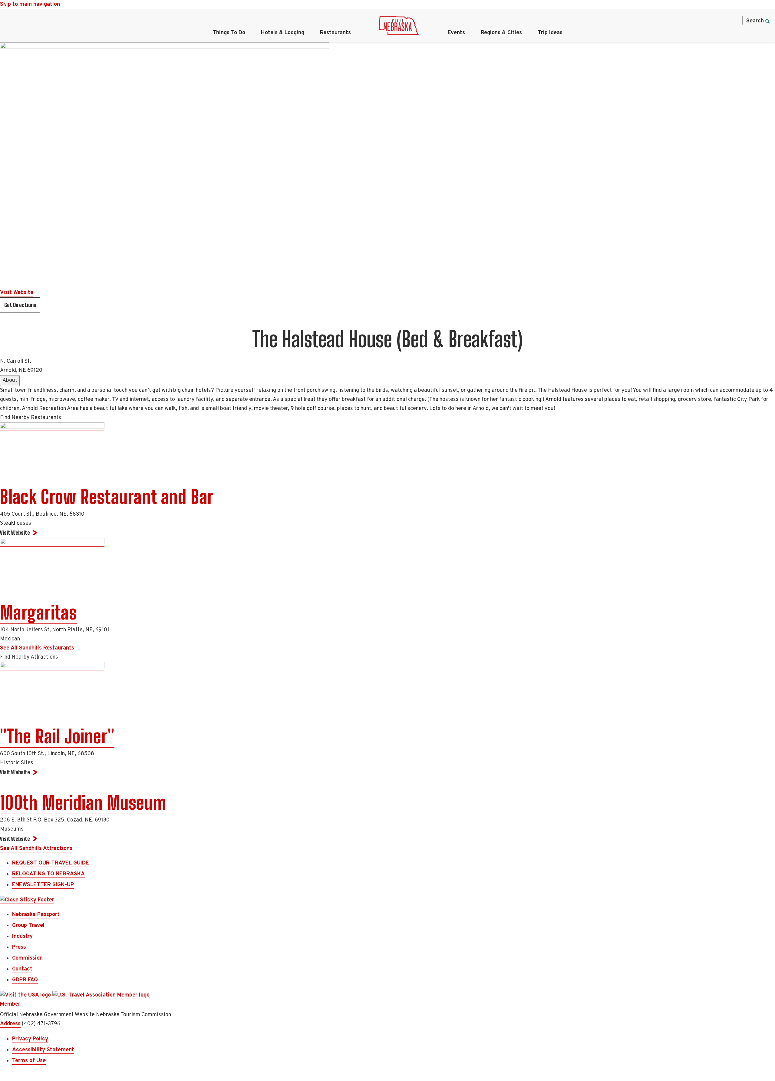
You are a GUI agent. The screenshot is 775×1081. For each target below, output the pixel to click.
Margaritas (38, 612)
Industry (22, 936)
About (9, 380)
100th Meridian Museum (83, 803)
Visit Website (16, 292)
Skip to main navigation (30, 4)
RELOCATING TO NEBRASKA (48, 874)
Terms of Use (29, 1060)
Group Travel (28, 925)
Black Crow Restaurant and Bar (107, 497)
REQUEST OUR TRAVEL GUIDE (50, 863)
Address (10, 1023)
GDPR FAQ (25, 980)
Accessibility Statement (43, 1049)
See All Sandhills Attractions (36, 848)
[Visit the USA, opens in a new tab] (26, 995)
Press (19, 947)
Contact (22, 969)
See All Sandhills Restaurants (37, 648)
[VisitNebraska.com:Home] (399, 27)
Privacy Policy (30, 1039)
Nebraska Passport (36, 914)
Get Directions (20, 305)
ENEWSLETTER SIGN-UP (43, 884)
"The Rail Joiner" (57, 736)
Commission (27, 958)
